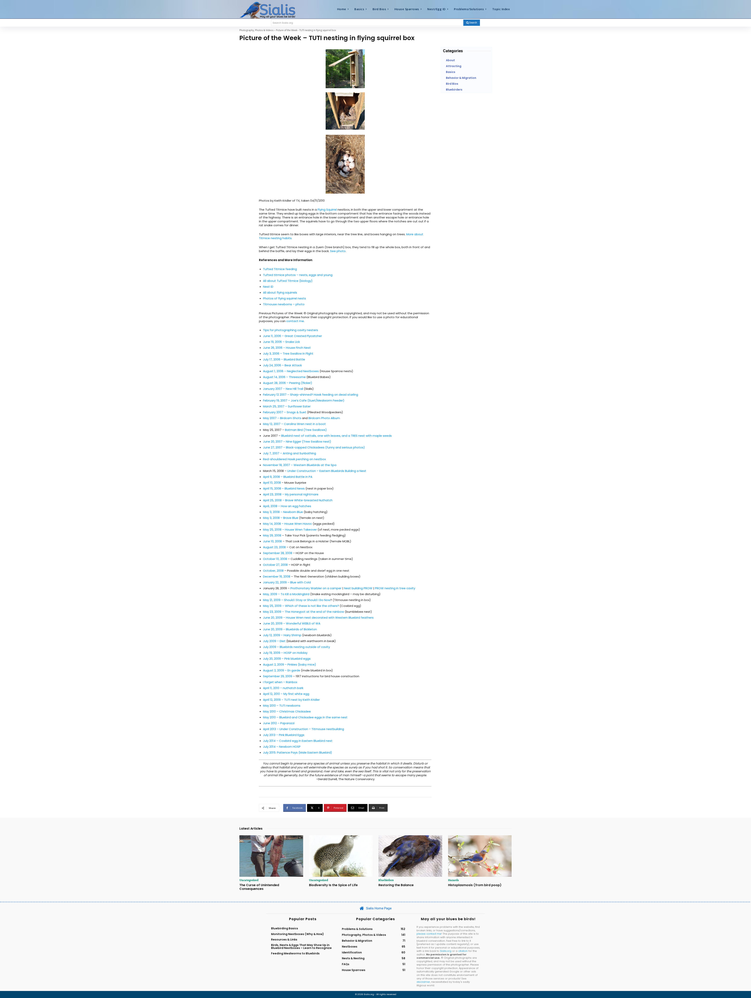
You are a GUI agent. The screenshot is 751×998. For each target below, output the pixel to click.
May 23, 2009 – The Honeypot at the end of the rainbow (304, 612)
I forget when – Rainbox (280, 682)
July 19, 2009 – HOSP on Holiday (285, 653)
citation (463, 951)
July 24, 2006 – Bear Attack (282, 365)
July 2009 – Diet (274, 641)
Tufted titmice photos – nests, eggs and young (297, 275)
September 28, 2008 (277, 553)
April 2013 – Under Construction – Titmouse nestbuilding (303, 729)
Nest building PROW (358, 588)
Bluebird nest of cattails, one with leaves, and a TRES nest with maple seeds (336, 436)
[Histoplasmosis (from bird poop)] (480, 856)
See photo (338, 251)
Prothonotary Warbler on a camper (315, 588)
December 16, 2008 (276, 576)
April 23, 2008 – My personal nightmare (290, 494)
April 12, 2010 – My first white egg (286, 694)
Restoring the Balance (396, 885)
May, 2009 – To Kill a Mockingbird (286, 594)
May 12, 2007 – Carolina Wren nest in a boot (294, 424)
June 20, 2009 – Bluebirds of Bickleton (290, 629)
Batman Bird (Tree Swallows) (306, 430)
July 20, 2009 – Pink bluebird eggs (287, 659)
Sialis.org (445, 951)
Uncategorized (249, 880)
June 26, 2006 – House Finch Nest (287, 348)
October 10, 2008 (275, 559)
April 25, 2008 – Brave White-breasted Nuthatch (297, 500)
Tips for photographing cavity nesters (290, 330)
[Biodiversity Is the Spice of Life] (341, 856)
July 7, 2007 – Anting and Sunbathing (289, 453)
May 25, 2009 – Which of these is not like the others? (301, 606)
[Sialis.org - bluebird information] (273, 10)
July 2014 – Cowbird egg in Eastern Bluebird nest (297, 741)
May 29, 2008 (272, 535)
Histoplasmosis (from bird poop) (474, 885)
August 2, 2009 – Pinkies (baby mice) (289, 664)
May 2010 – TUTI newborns (281, 705)
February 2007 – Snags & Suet (284, 412)
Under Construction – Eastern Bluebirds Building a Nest (326, 471)
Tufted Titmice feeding (280, 269)
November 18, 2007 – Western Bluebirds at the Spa (299, 465)
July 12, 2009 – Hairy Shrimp (282, 635)
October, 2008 (273, 571)
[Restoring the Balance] (410, 856)
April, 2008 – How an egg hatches (287, 506)
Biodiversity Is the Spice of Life (333, 885)
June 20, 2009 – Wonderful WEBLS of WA (291, 623)
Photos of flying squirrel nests (284, 298)
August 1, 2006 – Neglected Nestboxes (291, 371)
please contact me (429, 934)
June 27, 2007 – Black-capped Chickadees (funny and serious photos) (314, 447)
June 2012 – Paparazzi (279, 723)
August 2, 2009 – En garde (281, 670)
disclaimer (423, 982)
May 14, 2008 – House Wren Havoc (287, 524)
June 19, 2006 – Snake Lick (281, 342)
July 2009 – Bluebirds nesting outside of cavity (296, 647)
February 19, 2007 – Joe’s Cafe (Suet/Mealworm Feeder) (303, 400)
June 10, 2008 (272, 541)
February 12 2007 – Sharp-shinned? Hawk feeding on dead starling (310, 395)
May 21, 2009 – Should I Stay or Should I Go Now (296, 600)
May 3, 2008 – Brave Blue (280, 518)
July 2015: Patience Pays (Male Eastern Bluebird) (297, 752)
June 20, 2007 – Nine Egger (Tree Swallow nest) (297, 441)
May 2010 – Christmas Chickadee (287, 711)
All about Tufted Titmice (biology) (288, 281)
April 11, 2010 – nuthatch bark (283, 688)
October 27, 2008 (275, 565)
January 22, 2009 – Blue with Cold (287, 582)
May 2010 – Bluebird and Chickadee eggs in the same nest (305, 717)
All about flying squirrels (280, 292)
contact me (295, 321)
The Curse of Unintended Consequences (259, 887)
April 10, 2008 (272, 483)
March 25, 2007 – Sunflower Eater (287, 406)
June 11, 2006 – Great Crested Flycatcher (292, 336)
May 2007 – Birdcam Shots (282, 418)
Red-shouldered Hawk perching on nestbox (294, 459)
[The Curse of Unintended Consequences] (271, 856)
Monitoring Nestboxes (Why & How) (297, 934)
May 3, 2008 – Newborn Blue (283, 512)
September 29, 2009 (277, 676)
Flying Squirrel (327, 210)
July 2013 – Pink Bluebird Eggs (283, 735)
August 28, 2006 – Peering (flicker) (287, 383)
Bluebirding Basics (284, 928)
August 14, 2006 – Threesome (284, 377)
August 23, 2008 (274, 547)
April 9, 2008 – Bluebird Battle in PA (287, 477)
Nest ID (268, 287)
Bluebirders (386, 880)
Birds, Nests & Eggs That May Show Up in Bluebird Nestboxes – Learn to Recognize (301, 946)
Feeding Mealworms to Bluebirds (295, 953)
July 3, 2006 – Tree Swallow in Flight (288, 353)
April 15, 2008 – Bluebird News (284, 488)
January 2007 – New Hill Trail (283, 389)
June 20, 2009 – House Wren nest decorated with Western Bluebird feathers (318, 617)
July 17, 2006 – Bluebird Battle (284, 359)
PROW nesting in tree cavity (395, 588)
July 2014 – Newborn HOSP (282, 747)
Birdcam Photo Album (324, 418)
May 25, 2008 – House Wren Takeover (290, 529)
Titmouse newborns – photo (284, 304)
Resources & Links (284, 939)
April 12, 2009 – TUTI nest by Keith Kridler (291, 700)
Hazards (453, 880)
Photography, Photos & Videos (256, 30)
